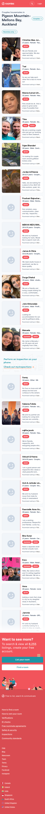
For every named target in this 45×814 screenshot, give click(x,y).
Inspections (7, 734)
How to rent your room (12, 714)
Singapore (8, 795)
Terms (4, 763)
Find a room (22, 667)
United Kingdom (11, 803)
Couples (36, 19)
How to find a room (10, 709)
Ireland (7, 787)
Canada (7, 783)
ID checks (6, 722)
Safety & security (9, 730)
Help (3, 748)
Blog (3, 752)
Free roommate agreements (14, 726)
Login (40, 4)
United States (10, 807)
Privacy (5, 766)
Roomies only (8, 32)
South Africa (9, 799)
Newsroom (6, 755)
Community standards (12, 738)
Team (4, 759)
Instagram (6, 774)
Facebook (5, 770)
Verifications (7, 718)
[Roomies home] (8, 3)
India (6, 791)
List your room (22, 659)
